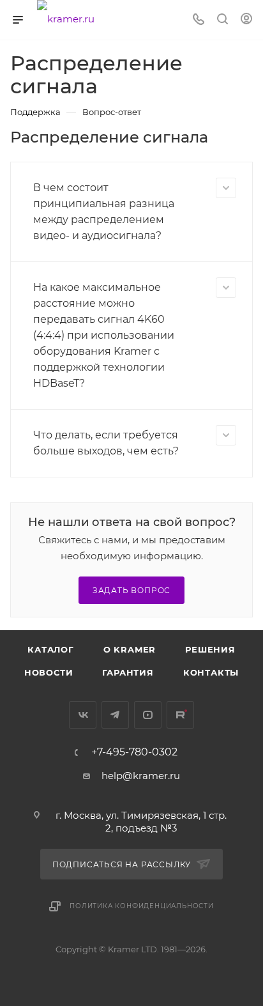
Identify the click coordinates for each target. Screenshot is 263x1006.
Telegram (115, 715)
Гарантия (127, 672)
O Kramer (129, 649)
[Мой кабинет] (246, 20)
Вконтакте (82, 715)
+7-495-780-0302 (134, 752)
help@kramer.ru (140, 776)
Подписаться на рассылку (122, 864)
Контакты (211, 672)
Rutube (180, 715)
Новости (48, 672)
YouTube (148, 715)
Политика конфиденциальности (142, 906)
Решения (210, 649)
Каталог (50, 649)
